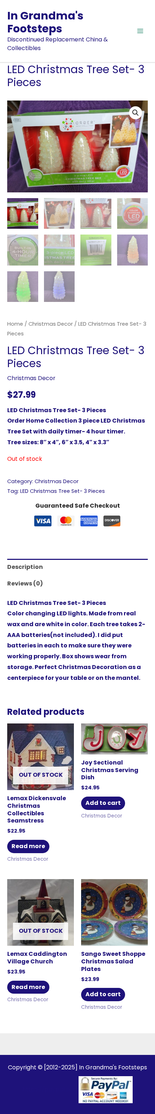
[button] (135, 112)
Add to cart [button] (103, 803)
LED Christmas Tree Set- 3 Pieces (62, 491)
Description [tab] (25, 567)
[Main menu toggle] (140, 31)
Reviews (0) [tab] (25, 583)
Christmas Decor (50, 323)
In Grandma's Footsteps (45, 22)
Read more (28, 846)
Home (15, 323)
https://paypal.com (50, 1089)
